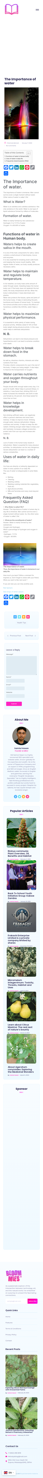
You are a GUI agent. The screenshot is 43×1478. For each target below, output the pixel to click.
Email (8, 684)
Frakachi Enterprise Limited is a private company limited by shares (19, 939)
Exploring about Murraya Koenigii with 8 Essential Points (20, 1389)
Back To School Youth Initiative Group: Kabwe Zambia (21, 895)
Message (9, 654)
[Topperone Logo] (11, 9)
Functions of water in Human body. (17, 156)
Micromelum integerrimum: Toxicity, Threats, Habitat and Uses (21, 984)
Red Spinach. (8, 588)
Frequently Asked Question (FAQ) (17, 161)
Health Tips (21, 623)
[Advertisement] (21, 42)
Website (9, 692)
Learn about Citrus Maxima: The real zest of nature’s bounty (20, 1027)
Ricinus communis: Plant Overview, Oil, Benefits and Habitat (20, 853)
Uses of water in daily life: (14, 158)
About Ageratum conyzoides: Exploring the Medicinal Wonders (21, 1069)
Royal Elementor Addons (29, 1474)
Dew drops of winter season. (13, 592)
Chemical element (13, 143)
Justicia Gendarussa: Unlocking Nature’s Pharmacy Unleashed (20, 1431)
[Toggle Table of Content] (27, 153)
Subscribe (32, 1301)
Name (8, 677)
